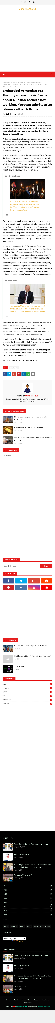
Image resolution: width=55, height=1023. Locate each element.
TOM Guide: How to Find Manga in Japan (31, 844)
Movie (27, 696)
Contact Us (27, 1003)
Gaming (27, 688)
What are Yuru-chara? (23, 875)
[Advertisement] (27, 41)
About (16, 1000)
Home (5, 82)
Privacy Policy (26, 1000)
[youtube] (46, 587)
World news (11, 82)
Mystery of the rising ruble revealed (28, 427)
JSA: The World (27, 8)
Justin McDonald (9, 114)
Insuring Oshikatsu (21, 854)
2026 (28, 886)
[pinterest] (33, 2)
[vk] (21, 587)
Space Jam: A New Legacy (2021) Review (31, 646)
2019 (28, 915)
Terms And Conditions (41, 1000)
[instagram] (29, 2)
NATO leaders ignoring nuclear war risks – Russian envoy (31, 418)
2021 (28, 906)
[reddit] (46, 580)
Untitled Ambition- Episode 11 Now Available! (32, 656)
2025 (28, 890)
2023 (28, 898)
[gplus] (34, 580)
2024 (28, 894)
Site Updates (19, 666)
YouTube (27, 704)
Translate (20, 941)
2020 (28, 910)
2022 (28, 902)
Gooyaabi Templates (43, 1007)
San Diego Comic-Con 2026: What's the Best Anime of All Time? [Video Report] (32, 866)
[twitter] (25, 2)
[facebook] (21, 2)
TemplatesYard (22, 1007)
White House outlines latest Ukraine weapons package (33, 439)
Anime (27, 684)
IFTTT (27, 692)
